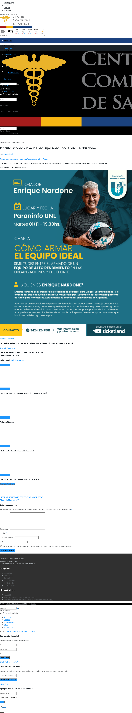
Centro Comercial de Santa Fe (16, 604)
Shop (6, 5)
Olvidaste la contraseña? (9, 662)
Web (1, 542)
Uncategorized (18, 142)
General (7, 578)
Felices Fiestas (7, 422)
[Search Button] (18, 608)
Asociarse (8, 41)
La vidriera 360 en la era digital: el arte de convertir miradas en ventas (28, 600)
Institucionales (9, 583)
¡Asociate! (7, 595)
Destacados (8, 142)
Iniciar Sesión (4, 684)
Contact (7, 8)
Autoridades (8, 627)
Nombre (3, 533)
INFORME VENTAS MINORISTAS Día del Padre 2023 (23, 393)
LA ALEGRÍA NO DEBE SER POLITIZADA (17, 450)
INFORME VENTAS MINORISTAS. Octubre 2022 (21, 479)
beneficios (8, 573)
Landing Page (9, 3)
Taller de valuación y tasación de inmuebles (19, 597)
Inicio (2, 142)
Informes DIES (9, 580)
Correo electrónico (7, 537)
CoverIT (33, 604)
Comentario (4, 529)
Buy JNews (8, 10)
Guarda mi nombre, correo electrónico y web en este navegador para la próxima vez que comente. (37, 546)
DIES (6, 625)
